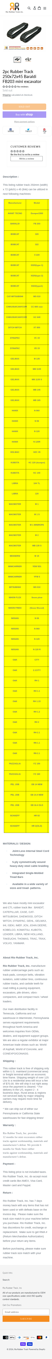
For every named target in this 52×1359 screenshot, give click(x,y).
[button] (10, 86)
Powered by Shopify (37, 1349)
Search (6, 1279)
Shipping (7, 95)
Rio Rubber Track (21, 1349)
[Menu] (45, 8)
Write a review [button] (26, 158)
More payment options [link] (24, 121)
